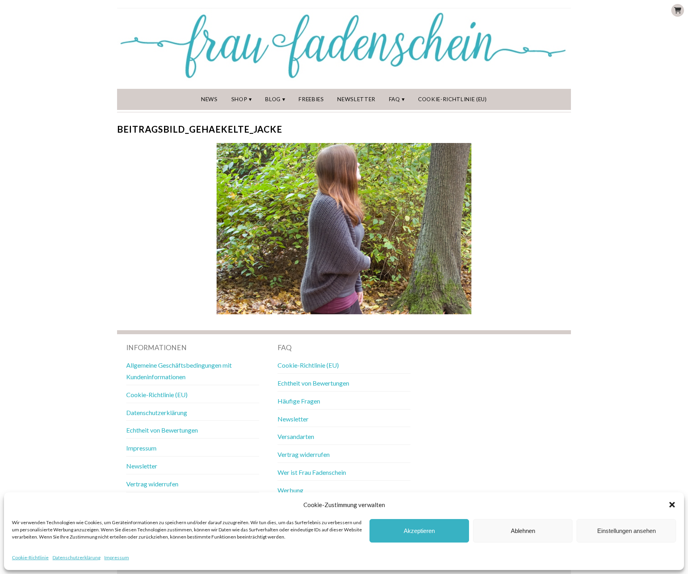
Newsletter (356, 99)
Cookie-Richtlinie (30, 557)
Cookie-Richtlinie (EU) (452, 99)
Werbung (290, 490)
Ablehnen (523, 530)
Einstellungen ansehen (626, 530)
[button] (672, 505)
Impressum (116, 557)
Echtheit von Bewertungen (162, 430)
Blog (273, 99)
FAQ (394, 99)
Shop (239, 99)
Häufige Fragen (299, 401)
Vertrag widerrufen (152, 484)
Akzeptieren (419, 530)
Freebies (311, 99)
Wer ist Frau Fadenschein (312, 472)
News (209, 99)
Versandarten (296, 436)
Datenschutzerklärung (76, 557)
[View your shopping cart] (677, 10)
